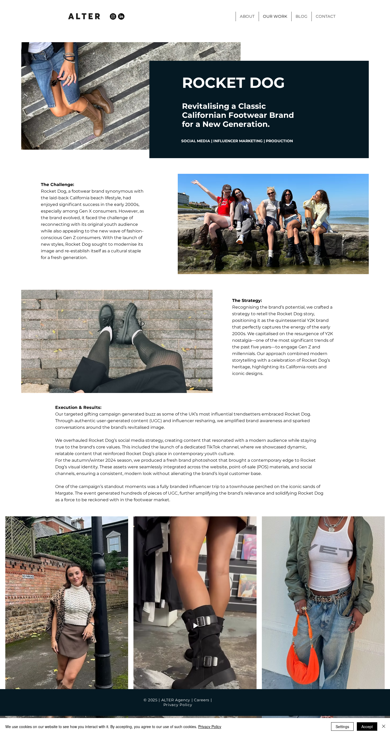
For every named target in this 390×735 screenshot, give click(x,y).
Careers (201, 700)
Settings (342, 726)
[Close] (383, 726)
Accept (367, 726)
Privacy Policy (178, 704)
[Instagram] (113, 16)
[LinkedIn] (121, 16)
